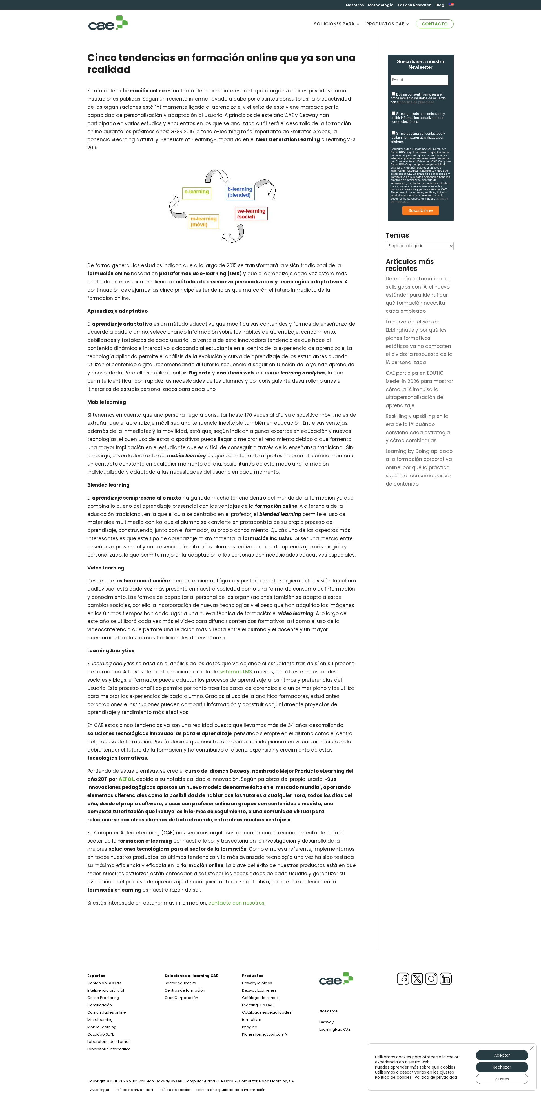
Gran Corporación (181, 997)
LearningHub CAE (335, 1029)
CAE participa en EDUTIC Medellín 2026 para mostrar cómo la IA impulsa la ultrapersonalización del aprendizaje (419, 389)
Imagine (249, 1027)
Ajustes (502, 1079)
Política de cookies (175, 1089)
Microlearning (100, 1019)
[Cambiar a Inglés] (451, 6)
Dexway (326, 1022)
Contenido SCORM (104, 983)
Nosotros (355, 5)
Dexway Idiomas (257, 983)
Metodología (381, 5)
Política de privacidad (134, 1089)
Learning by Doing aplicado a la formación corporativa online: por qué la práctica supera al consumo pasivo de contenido (419, 467)
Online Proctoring (103, 997)
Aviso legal (99, 1089)
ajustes (447, 1072)
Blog (440, 5)
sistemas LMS (235, 671)
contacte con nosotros (236, 902)
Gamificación (99, 1005)
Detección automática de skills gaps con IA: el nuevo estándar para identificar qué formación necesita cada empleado (418, 295)
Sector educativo (180, 983)
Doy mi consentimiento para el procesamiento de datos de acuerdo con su (418, 98)
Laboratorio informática (109, 1049)
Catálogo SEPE (100, 1034)
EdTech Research (414, 5)
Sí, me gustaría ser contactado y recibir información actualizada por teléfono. (418, 137)
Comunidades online (106, 1012)
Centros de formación (185, 990)
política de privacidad (418, 102)
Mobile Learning (101, 1027)
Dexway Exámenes (259, 990)
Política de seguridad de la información (230, 1089)
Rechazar (502, 1067)
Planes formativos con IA (264, 1034)
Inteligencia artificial (105, 990)
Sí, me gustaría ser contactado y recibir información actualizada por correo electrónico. (418, 118)
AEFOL (126, 779)
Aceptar (502, 1055)
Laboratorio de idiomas (108, 1041)
